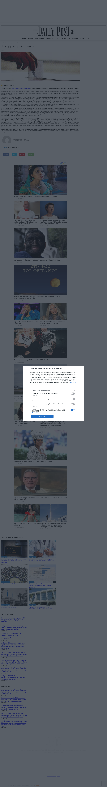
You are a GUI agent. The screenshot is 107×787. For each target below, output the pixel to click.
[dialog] (53, 393)
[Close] (80, 368)
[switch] (73, 394)
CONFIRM (42, 416)
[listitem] (53, 390)
